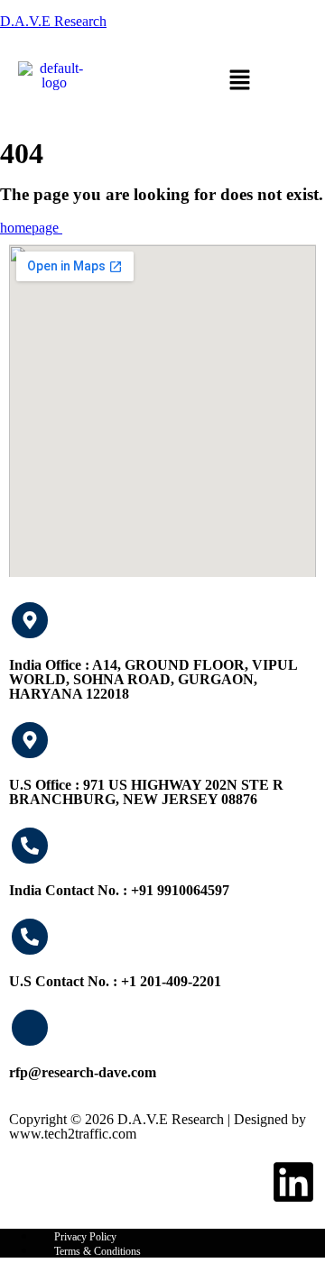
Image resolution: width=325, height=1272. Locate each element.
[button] (239, 81)
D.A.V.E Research (53, 21)
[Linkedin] (293, 1181)
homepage (31, 227)
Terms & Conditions (97, 1251)
